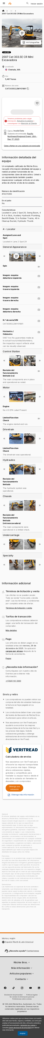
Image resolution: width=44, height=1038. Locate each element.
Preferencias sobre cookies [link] (22, 999)
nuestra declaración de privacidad (19, 1028)
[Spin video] (38, 266)
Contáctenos (32, 951)
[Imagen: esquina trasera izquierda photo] (38, 287)
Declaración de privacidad (13, 995)
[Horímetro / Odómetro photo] (38, 332)
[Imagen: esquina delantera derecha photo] (38, 309)
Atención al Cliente (29, 123)
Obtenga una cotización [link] (14, 788)
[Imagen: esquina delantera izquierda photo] (38, 276)
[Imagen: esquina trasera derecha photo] (38, 298)
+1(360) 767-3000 (13, 681)
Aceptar (22, 1033)
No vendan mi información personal (22, 997)
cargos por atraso (14, 651)
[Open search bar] (27, 3)
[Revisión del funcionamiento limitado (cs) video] (38, 371)
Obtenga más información (22, 795)
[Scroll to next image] (39, 256)
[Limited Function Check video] (38, 418)
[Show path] (11, 11)
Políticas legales (32, 995)
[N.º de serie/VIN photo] (38, 321)
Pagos (8, 658)
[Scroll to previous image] (4, 256)
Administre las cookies (27, 1025)
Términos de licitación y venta (19, 608)
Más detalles (11, 630)
